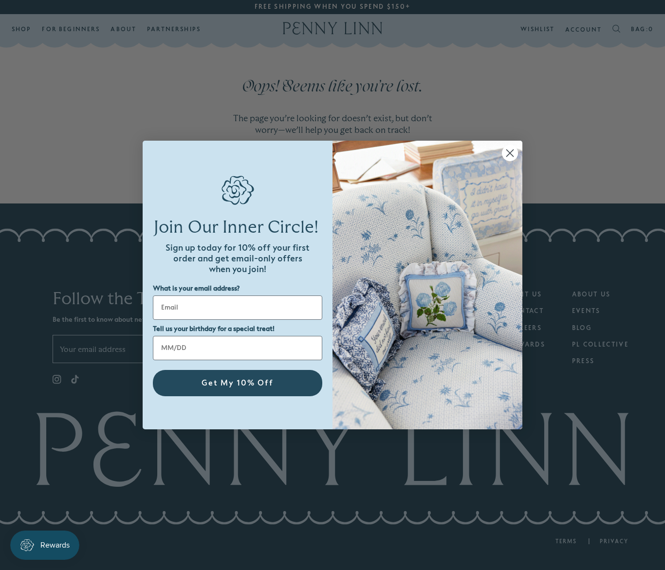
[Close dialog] (509, 153)
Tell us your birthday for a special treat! (214, 329)
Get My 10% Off (238, 383)
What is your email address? (196, 288)
